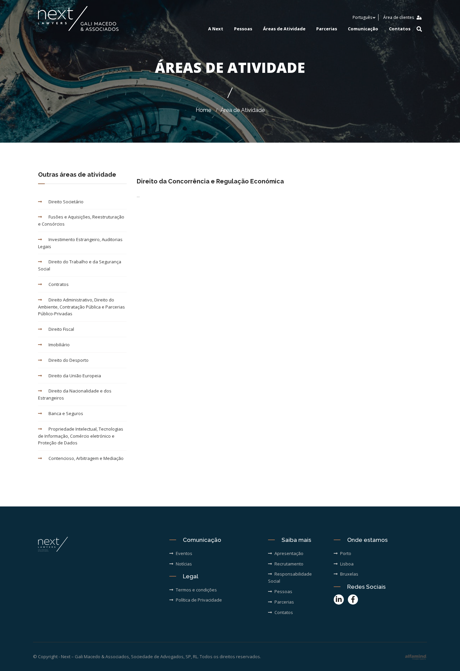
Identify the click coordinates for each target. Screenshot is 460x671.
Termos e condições (196, 590)
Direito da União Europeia (74, 376)
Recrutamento (288, 564)
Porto (345, 553)
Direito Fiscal (61, 329)
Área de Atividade (243, 110)
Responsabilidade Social (290, 577)
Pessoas (243, 29)
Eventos (184, 553)
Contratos (58, 284)
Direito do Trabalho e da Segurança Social (79, 265)
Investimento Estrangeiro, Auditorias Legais (80, 243)
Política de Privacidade (199, 600)
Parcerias (326, 29)
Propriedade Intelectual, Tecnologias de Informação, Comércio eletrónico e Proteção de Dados (80, 436)
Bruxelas (349, 574)
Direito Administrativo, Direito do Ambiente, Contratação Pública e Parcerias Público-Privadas (81, 307)
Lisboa (347, 564)
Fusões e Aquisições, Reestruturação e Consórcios (81, 220)
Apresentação (288, 553)
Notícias (184, 564)
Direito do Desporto (68, 360)
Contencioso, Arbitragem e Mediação (86, 458)
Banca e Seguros (65, 413)
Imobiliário (59, 345)
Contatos (399, 29)
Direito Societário (66, 202)
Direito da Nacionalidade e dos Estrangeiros (74, 394)
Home (203, 110)
